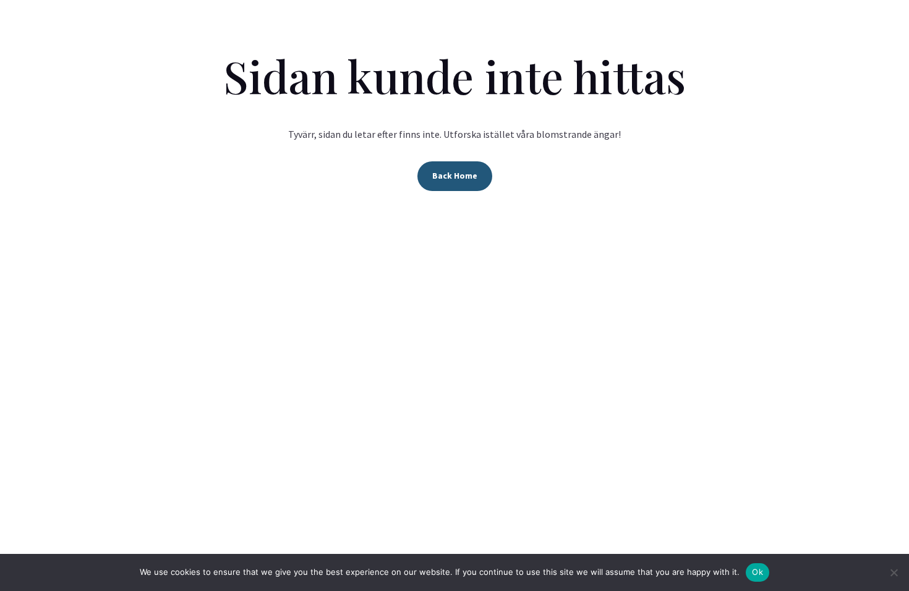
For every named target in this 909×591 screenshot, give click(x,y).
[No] (893, 572)
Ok (757, 572)
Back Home (454, 175)
